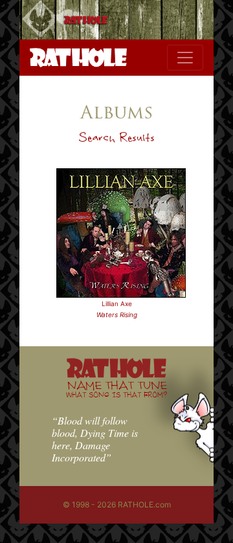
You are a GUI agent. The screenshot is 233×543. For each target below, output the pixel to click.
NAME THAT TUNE (116, 388)
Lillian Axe (117, 303)
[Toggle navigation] (185, 58)
